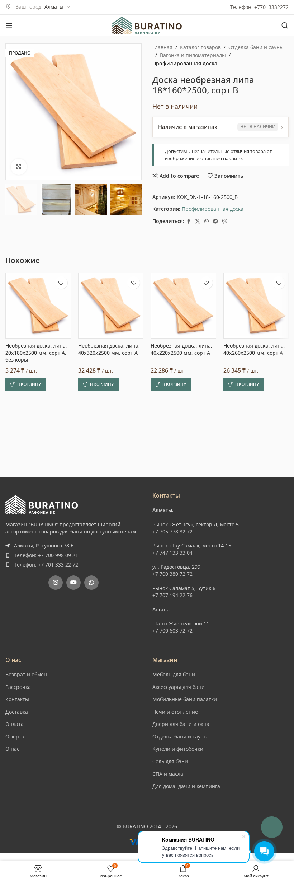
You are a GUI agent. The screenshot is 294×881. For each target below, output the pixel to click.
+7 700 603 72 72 (172, 630)
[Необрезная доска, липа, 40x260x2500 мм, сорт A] (256, 306)
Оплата (14, 724)
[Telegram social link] (215, 221)
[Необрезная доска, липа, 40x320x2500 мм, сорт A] (111, 306)
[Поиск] (285, 25)
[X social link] (197, 221)
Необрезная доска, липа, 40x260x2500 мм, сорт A (254, 349)
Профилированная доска (184, 63)
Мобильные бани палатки (184, 699)
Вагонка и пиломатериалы (193, 55)
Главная (162, 47)
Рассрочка (18, 687)
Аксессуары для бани (178, 687)
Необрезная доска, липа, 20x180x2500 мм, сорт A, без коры (36, 352)
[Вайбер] (224, 221)
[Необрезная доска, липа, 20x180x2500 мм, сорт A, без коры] (38, 306)
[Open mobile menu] (9, 25)
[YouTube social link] (73, 582)
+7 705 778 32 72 (172, 531)
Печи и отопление (175, 711)
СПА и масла (167, 773)
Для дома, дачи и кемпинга (186, 786)
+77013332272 (271, 7)
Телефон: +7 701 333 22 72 (46, 564)
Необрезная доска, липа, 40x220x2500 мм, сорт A (181, 349)
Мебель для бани (173, 674)
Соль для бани (170, 761)
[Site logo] (147, 25)
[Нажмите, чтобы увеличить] (19, 167)
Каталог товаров (200, 47)
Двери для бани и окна (180, 724)
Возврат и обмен (26, 674)
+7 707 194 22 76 (172, 595)
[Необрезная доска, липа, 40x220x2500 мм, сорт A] (183, 306)
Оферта (14, 736)
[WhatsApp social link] (206, 221)
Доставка (16, 711)
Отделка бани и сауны (256, 47)
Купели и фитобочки (177, 748)
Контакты (17, 699)
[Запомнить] (61, 282)
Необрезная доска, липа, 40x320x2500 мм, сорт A (109, 349)
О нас (12, 748)
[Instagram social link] (55, 582)
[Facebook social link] (188, 221)
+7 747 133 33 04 (172, 552)
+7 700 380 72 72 (172, 573)
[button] (25, 384)
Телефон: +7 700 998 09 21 (46, 555)
